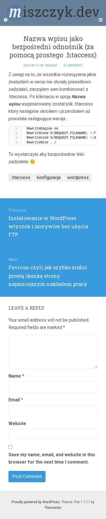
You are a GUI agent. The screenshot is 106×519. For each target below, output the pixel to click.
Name (16, 376)
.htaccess (20, 177)
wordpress (78, 177)
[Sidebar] (5, 20)
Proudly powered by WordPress (36, 502)
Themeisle (52, 508)
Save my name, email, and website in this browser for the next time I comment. (51, 458)
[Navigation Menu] (100, 20)
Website (17, 423)
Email (15, 399)
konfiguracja (48, 177)
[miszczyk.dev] (53, 12)
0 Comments (73, 65)
